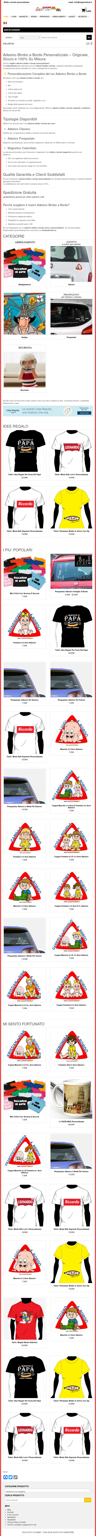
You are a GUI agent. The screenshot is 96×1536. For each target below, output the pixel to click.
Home (6, 16)
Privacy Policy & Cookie (16, 1522)
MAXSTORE (69, 1532)
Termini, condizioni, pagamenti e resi (21, 1524)
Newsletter (11, 1517)
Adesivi (34, 16)
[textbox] (48, 1491)
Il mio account (12, 1514)
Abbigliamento (59, 16)
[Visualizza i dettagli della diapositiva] (48, 411)
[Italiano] (5, 23)
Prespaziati (45, 16)
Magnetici (23, 16)
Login (13, 16)
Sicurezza (82, 16)
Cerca (87, 1500)
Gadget (71, 16)
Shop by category (12, 30)
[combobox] (48, 1490)
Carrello (10, 1512)
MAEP (38, 1532)
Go (89, 37)
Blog (9, 1509)
